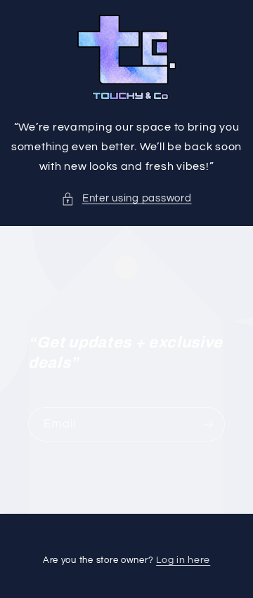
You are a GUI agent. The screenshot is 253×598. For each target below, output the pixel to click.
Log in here (183, 560)
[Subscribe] (208, 424)
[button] (126, 199)
